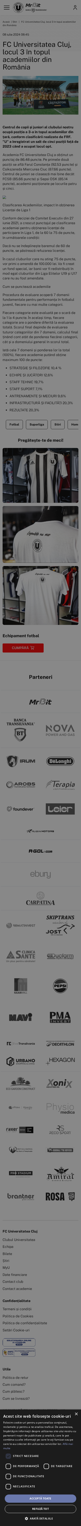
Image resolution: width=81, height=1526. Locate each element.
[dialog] (40, 1467)
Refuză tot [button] (40, 1509)
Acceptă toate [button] (40, 1498)
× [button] (76, 1414)
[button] (40, 1518)
